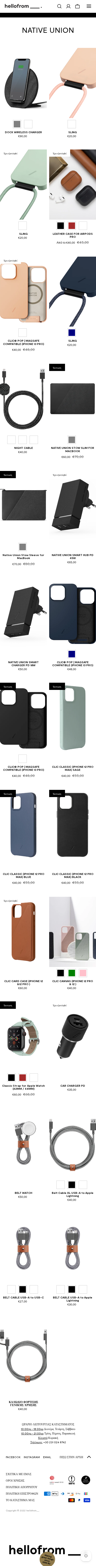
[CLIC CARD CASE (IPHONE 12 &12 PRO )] (23, 932)
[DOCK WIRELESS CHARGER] (23, 83)
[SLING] (72, 83)
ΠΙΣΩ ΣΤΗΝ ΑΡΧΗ (71, 1457)
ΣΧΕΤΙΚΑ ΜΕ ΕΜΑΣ (18, 1474)
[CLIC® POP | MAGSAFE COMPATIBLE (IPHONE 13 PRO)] (23, 292)
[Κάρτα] (77, 6)
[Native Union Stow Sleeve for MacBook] (23, 506)
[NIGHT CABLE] (23, 399)
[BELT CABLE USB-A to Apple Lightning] (72, 1248)
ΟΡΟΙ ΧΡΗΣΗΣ (15, 1480)
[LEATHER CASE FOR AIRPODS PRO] (72, 184)
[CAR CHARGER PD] (72, 1036)
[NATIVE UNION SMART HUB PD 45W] (72, 506)
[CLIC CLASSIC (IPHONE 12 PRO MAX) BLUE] (23, 825)
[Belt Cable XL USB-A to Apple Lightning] (72, 1144)
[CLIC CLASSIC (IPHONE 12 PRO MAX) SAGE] (72, 718)
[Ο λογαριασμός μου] (68, 6)
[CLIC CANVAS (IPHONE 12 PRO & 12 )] (72, 932)
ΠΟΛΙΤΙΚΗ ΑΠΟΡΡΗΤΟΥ (22, 1487)
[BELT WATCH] (23, 1144)
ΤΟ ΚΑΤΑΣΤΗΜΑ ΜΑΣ (20, 1500)
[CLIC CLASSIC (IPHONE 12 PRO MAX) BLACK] (72, 825)
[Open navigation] (89, 6)
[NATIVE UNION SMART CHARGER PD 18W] (23, 613)
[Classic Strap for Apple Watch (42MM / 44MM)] (23, 1036)
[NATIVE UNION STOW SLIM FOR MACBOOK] (72, 399)
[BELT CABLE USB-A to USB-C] (23, 1248)
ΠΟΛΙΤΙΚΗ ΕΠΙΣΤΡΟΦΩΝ (22, 1493)
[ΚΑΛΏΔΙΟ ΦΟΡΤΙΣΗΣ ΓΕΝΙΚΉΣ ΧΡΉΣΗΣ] (23, 1353)
